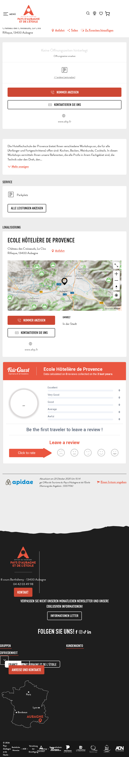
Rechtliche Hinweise (16, 749)
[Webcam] (94, 14)
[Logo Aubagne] (23, 559)
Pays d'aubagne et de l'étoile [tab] (38, 664)
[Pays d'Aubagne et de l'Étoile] (29, 14)
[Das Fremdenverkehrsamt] (41, 749)
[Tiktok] (85, 632)
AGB (24, 748)
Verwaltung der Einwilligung (33, 749)
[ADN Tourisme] (119, 749)
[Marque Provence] (68, 749)
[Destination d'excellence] (93, 749)
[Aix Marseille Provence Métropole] (80, 749)
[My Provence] (55, 749)
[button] (88, 13)
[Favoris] (101, 13)
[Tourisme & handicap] (106, 749)
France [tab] (13, 664)
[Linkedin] (89, 632)
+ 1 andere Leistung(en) (64, 77)
